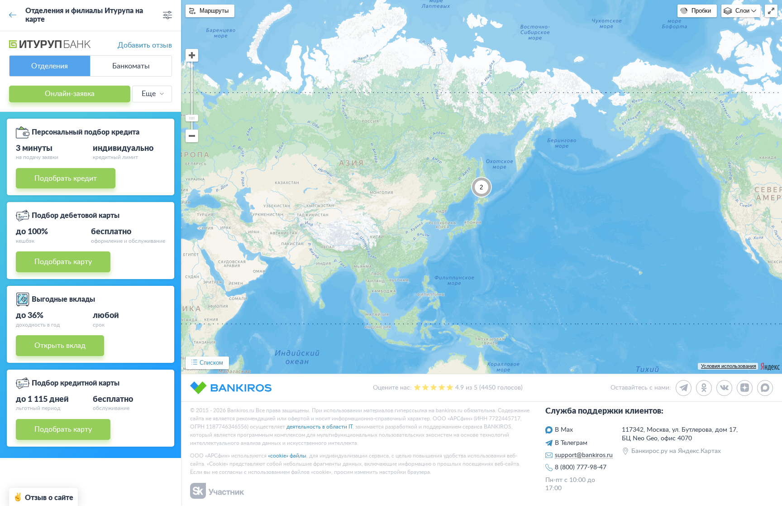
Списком (211, 362)
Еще (149, 93)
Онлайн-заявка (70, 93)
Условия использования (728, 366)
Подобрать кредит (65, 178)
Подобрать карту (63, 261)
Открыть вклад (60, 345)
